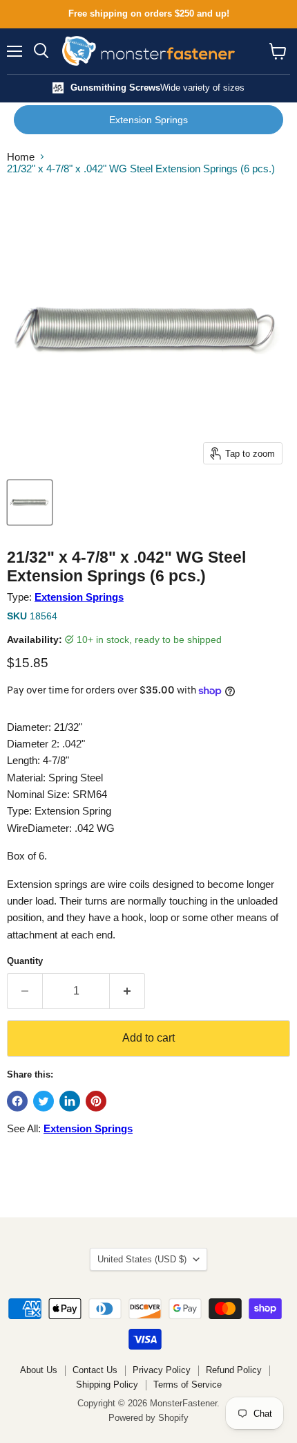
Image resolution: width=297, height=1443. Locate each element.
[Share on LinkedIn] (69, 1101)
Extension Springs (148, 119)
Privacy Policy (162, 1370)
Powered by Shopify (148, 1418)
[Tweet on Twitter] (43, 1101)
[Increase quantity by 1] (127, 991)
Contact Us (95, 1370)
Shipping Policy (107, 1384)
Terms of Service (187, 1384)
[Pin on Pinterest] (96, 1101)
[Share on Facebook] (17, 1101)
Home (21, 157)
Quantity (25, 961)
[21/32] (30, 502)
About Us (38, 1370)
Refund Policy (234, 1370)
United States (141, 1259)
